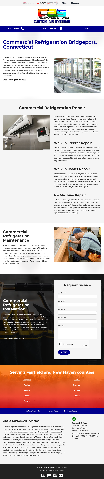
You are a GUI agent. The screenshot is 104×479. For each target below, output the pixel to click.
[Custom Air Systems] (52, 9)
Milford (27, 390)
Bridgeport (27, 380)
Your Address (62, 317)
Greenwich (77, 385)
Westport (27, 401)
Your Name (62, 293)
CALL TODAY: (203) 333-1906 (14, 80)
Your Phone (62, 309)
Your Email (62, 301)
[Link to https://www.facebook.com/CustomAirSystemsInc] (74, 419)
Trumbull (77, 396)
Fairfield (27, 385)
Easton (77, 380)
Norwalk (77, 390)
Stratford (27, 396)
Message (61, 325)
